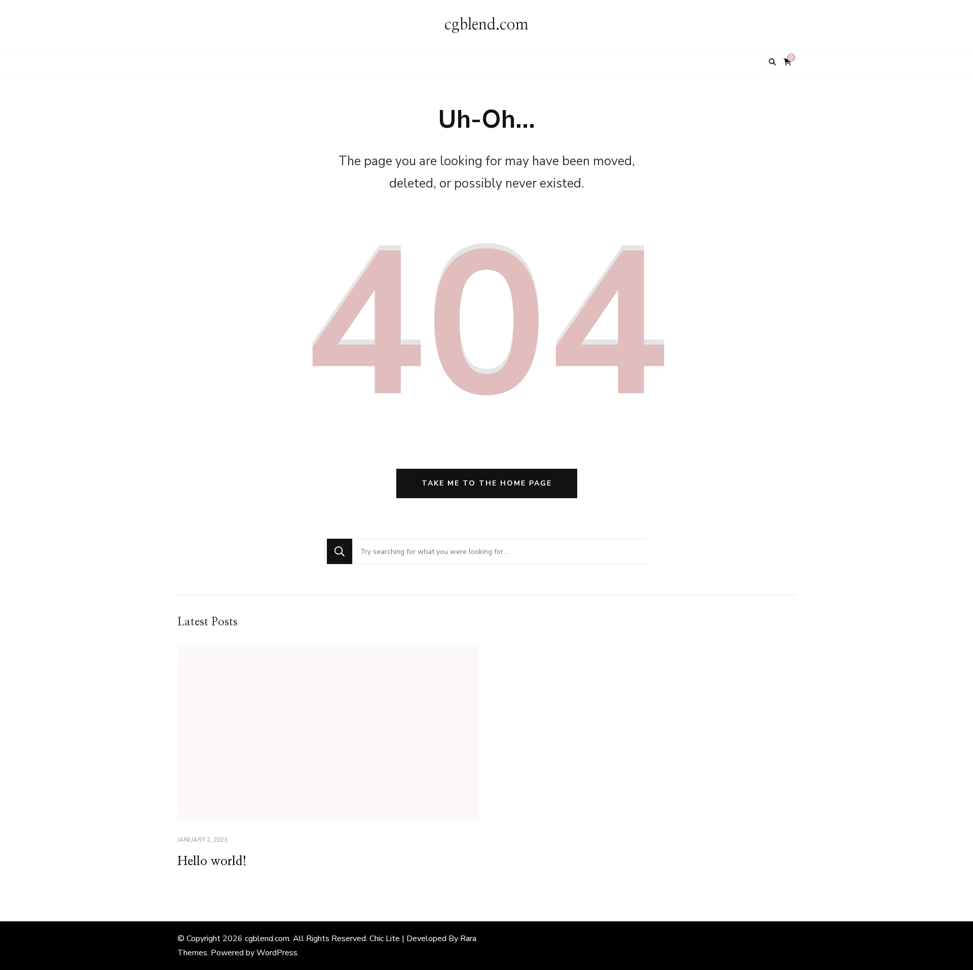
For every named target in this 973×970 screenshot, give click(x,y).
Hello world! (212, 861)
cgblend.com (486, 24)
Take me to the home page (487, 483)
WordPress (276, 952)
